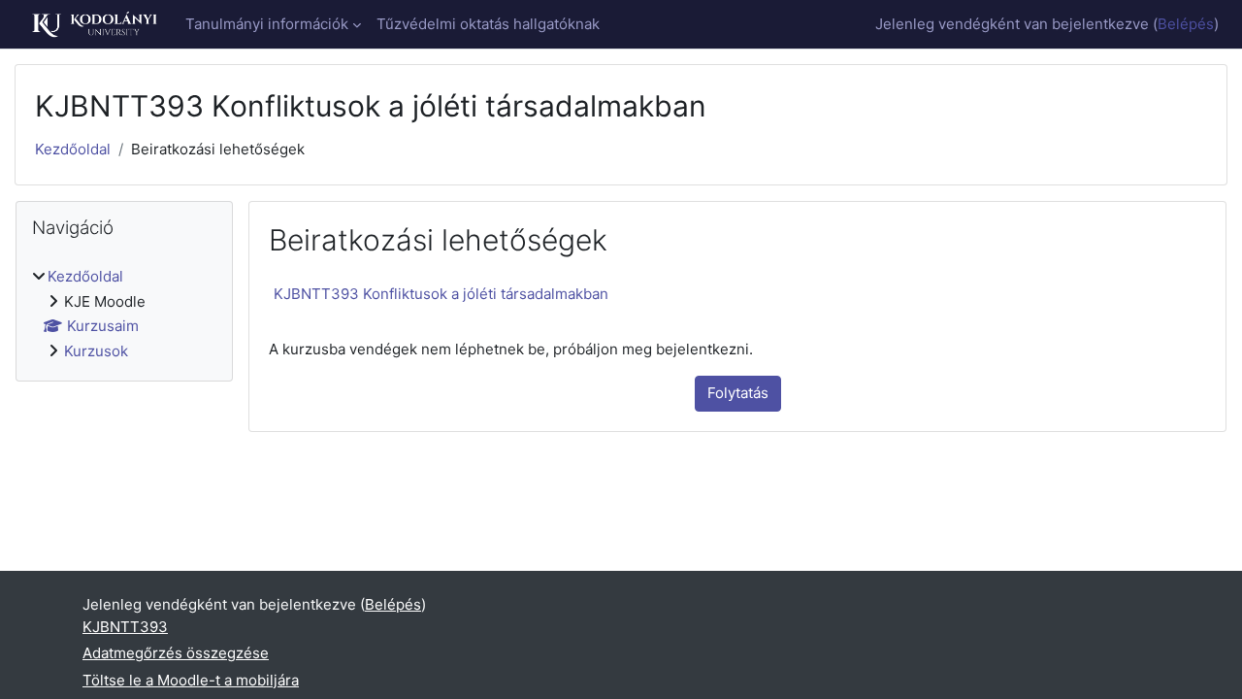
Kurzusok (96, 351)
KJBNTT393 (125, 626)
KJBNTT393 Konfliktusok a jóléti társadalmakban (441, 293)
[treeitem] (124, 314)
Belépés (1186, 24)
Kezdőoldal (73, 149)
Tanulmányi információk (266, 24)
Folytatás (737, 392)
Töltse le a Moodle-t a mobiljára (190, 680)
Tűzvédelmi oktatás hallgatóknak (488, 24)
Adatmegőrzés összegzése (175, 653)
